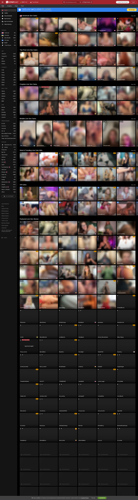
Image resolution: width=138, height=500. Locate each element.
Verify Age (132, 9)
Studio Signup (5, 225)
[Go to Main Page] (12, 2)
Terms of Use (5, 220)
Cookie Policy (85, 498)
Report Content (5, 213)
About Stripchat (5, 203)
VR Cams (23, 185)
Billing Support (5, 211)
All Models (4, 227)
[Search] (80, 2)
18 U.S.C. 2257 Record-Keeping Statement (7, 231)
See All (133, 16)
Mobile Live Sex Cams (28, 119)
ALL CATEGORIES (9, 196)
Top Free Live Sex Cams (29, 50)
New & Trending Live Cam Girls (31, 150)
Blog (3, 206)
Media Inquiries (5, 215)
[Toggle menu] (2, 2)
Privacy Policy (5, 218)
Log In (133, 2)
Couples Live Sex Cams (28, 84)
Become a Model (5, 223)
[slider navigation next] (134, 32)
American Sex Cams (29, 16)
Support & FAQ (5, 208)
